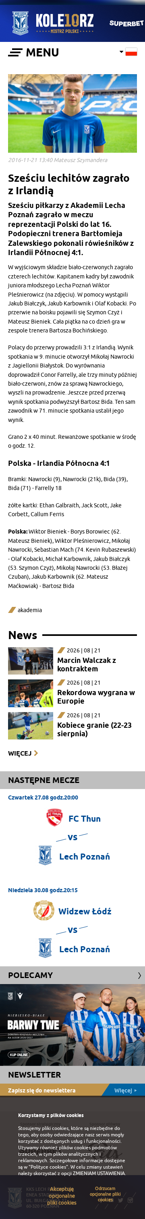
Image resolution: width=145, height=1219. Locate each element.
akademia (30, 610)
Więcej (19, 753)
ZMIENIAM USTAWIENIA (99, 1173)
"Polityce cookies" (48, 1167)
